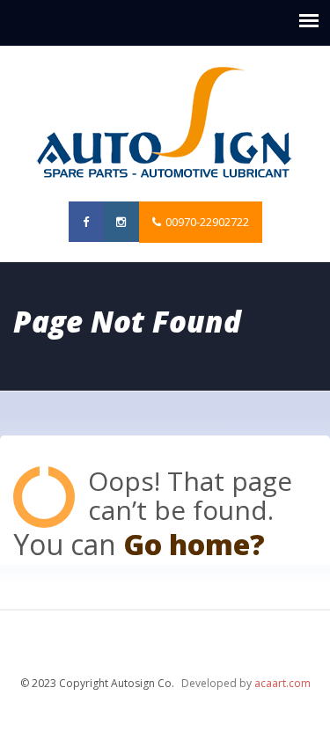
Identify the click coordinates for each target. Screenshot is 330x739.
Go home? (194, 544)
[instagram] (121, 221)
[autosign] (165, 123)
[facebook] (86, 221)
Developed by (246, 683)
